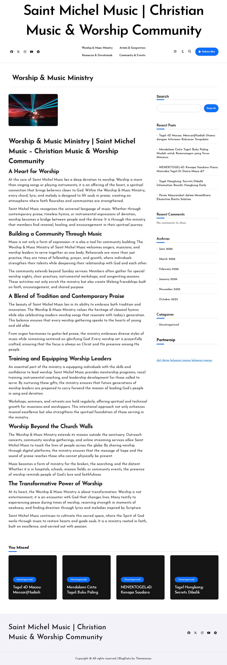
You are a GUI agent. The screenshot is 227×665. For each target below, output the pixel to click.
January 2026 (168, 279)
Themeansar (143, 658)
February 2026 (169, 269)
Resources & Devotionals (97, 55)
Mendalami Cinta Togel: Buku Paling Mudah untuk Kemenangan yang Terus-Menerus (183, 153)
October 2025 (168, 299)
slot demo (163, 360)
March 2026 (167, 259)
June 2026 (166, 249)
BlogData (124, 658)
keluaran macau (180, 360)
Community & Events (132, 55)
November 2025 (170, 289)
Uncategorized (169, 324)
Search (163, 96)
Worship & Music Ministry (97, 48)
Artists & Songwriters (132, 48)
